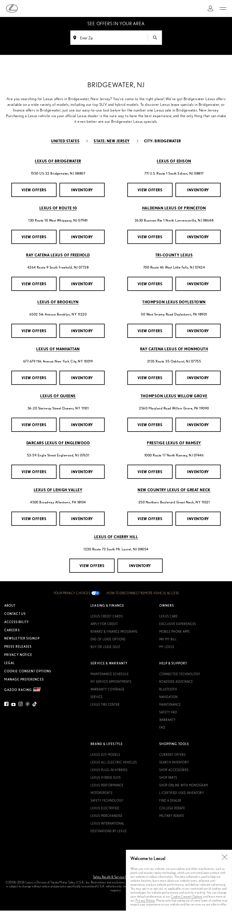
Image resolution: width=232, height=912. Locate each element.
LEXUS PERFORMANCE (107, 785)
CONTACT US (15, 614)
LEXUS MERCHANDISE (107, 815)
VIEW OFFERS (34, 189)
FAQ (162, 727)
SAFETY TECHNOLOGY (107, 800)
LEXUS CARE (168, 616)
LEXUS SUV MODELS (105, 754)
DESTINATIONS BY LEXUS (109, 831)
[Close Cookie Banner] (224, 857)
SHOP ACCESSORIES (174, 770)
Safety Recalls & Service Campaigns (116, 877)
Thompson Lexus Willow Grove (174, 395)
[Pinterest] (27, 705)
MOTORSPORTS (102, 793)
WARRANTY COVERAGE (107, 689)
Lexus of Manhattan (58, 348)
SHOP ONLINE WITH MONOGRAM (183, 785)
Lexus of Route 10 (58, 207)
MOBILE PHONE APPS (174, 631)
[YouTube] (13, 705)
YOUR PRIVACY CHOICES (71, 593)
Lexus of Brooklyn (58, 301)
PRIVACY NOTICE (18, 655)
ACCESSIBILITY (16, 622)
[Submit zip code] (155, 38)
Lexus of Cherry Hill (116, 536)
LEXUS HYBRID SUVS (106, 777)
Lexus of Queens (58, 395)
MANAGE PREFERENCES (24, 679)
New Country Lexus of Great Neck (174, 489)
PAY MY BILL (168, 639)
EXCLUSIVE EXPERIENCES (177, 624)
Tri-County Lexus (174, 254)
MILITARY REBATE (171, 815)
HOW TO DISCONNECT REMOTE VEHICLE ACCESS (143, 593)
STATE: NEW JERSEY (112, 140)
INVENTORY (82, 189)
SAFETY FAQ (168, 712)
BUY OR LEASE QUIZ (105, 647)
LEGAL (9, 663)
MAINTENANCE (170, 704)
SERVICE (97, 697)
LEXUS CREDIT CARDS (107, 616)
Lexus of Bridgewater (58, 160)
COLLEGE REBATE (172, 808)
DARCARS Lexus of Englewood (58, 442)
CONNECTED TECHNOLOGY (179, 674)
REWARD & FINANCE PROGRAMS (114, 631)
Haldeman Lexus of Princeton (174, 207)
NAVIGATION (168, 697)
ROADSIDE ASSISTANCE (176, 681)
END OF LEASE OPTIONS (108, 639)
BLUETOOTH (168, 689)
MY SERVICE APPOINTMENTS (111, 681)
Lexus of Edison (174, 160)
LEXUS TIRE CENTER (105, 704)
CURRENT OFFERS (172, 754)
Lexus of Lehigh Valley (58, 489)
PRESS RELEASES (18, 647)
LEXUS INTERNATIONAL (107, 823)
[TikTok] (34, 705)
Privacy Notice (145, 900)
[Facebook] (7, 705)
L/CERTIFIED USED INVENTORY (181, 793)
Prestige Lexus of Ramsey (174, 442)
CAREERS (12, 630)
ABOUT (10, 606)
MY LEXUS (166, 647)
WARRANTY (167, 720)
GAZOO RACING (18, 689)
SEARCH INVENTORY (174, 762)
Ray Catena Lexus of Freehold (58, 254)
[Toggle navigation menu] (223, 8)
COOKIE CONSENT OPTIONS (27, 671)
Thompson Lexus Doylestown (174, 301)
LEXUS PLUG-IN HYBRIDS (109, 770)
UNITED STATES (65, 140)
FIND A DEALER (170, 800)
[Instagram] (20, 705)
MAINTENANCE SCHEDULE (110, 674)
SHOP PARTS (168, 777)
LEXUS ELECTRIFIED (105, 808)
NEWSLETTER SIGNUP (22, 638)
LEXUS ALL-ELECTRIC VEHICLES (114, 762)
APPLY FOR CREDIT (104, 624)
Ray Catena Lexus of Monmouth (174, 348)
